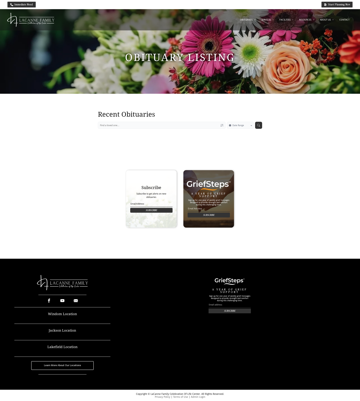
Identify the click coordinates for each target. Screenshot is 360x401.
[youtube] (62, 301)
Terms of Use (180, 396)
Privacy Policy (162, 396)
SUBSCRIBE (151, 210)
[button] (21, 4)
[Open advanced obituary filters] (222, 125)
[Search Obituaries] (258, 125)
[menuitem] (247, 19)
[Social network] (76, 301)
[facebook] (49, 301)
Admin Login (198, 396)
